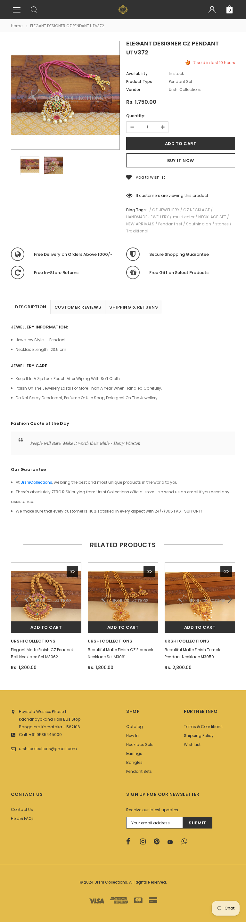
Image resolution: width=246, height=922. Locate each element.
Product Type (139, 81)
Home (16, 25)
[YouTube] (172, 841)
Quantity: (135, 115)
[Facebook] (131, 841)
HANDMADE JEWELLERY (147, 217)
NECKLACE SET (212, 217)
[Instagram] (145, 841)
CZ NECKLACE (196, 210)
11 (136, 195)
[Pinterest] (158, 841)
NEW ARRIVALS (140, 224)
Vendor (133, 89)
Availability (137, 73)
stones (222, 224)
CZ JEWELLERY (165, 210)
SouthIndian (198, 224)
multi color (184, 217)
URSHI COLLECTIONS (33, 641)
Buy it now (180, 161)
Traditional (137, 231)
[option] (65, 96)
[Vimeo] (186, 841)
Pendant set (170, 224)
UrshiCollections (36, 482)
